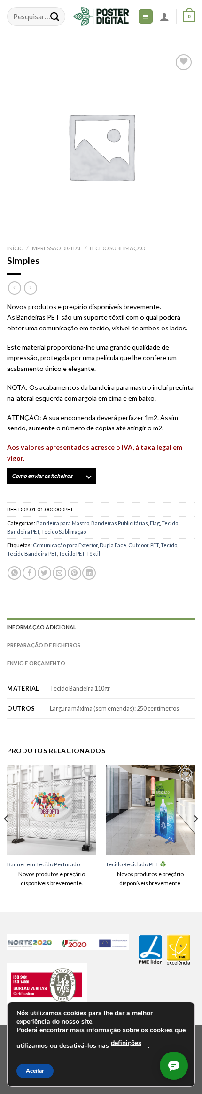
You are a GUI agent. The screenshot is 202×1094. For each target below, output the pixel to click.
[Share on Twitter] (44, 573)
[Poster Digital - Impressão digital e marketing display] (101, 16)
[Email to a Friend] (59, 573)
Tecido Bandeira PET (32, 554)
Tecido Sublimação (117, 248)
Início (15, 248)
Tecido (169, 545)
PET (154, 545)
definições (126, 1042)
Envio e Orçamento (36, 663)
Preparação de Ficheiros (43, 645)
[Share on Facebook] (29, 573)
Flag (155, 523)
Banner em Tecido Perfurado (43, 864)
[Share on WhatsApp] (14, 573)
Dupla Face (113, 545)
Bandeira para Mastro (62, 523)
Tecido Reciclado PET (133, 864)
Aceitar (35, 1071)
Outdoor (138, 545)
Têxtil (93, 554)
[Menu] (146, 16)
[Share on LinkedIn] (89, 573)
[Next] (195, 838)
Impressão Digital (56, 248)
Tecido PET (72, 554)
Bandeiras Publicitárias (119, 523)
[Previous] (6, 838)
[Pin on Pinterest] (74, 573)
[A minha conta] (164, 16)
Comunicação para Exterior (65, 545)
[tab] (101, 627)
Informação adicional (42, 627)
